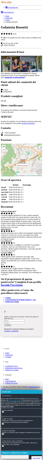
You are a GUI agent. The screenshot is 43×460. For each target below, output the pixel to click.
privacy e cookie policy (14, 400)
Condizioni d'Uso (11, 366)
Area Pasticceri (12, 7)
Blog (7, 379)
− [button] (4, 150)
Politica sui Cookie (11, 370)
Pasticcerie (9, 355)
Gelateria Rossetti (22, 165)
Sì (3, 412)
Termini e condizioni (11, 331)
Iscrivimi (7, 325)
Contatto (8, 357)
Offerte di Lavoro (11, 383)
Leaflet (17, 175)
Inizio (7, 353)
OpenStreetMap (30, 175)
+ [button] (4, 146)
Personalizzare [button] (6, 396)
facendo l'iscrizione (28, 123)
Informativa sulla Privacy (14, 368)
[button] (4, 413)
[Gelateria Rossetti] (21, 160)
